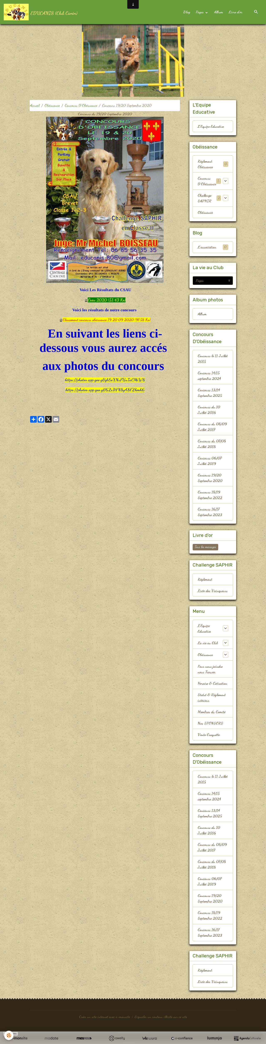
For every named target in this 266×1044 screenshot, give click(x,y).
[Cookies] (9, 1035)
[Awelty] (116, 1038)
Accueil (34, 105)
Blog (186, 12)
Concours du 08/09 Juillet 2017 (212, 427)
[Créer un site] (18, 1038)
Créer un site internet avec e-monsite (104, 1016)
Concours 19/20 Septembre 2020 (210, 478)
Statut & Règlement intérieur (211, 697)
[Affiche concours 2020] (105, 199)
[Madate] (51, 1038)
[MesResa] (84, 1038)
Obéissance (52, 105)
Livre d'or (235, 12)
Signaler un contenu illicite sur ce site (160, 1016)
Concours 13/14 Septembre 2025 (210, 393)
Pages (200, 12)
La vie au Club (208, 642)
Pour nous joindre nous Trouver (210, 669)
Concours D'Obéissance (81, 105)
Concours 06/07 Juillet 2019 (210, 461)
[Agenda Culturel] (247, 1038)
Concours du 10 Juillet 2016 (209, 410)
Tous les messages (205, 547)
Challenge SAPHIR (204, 198)
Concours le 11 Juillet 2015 (213, 358)
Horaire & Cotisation (212, 683)
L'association (212, 247)
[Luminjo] (214, 1038)
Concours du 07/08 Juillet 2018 (212, 444)
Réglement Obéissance (205, 164)
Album (218, 12)
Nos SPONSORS (210, 723)
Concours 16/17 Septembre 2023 (210, 512)
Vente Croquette (209, 734)
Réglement (205, 579)
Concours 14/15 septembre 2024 (209, 375)
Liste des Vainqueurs (213, 590)
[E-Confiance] (182, 1038)
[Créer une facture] (149, 1038)
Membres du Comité (211, 711)
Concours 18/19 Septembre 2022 (210, 495)
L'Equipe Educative (211, 126)
